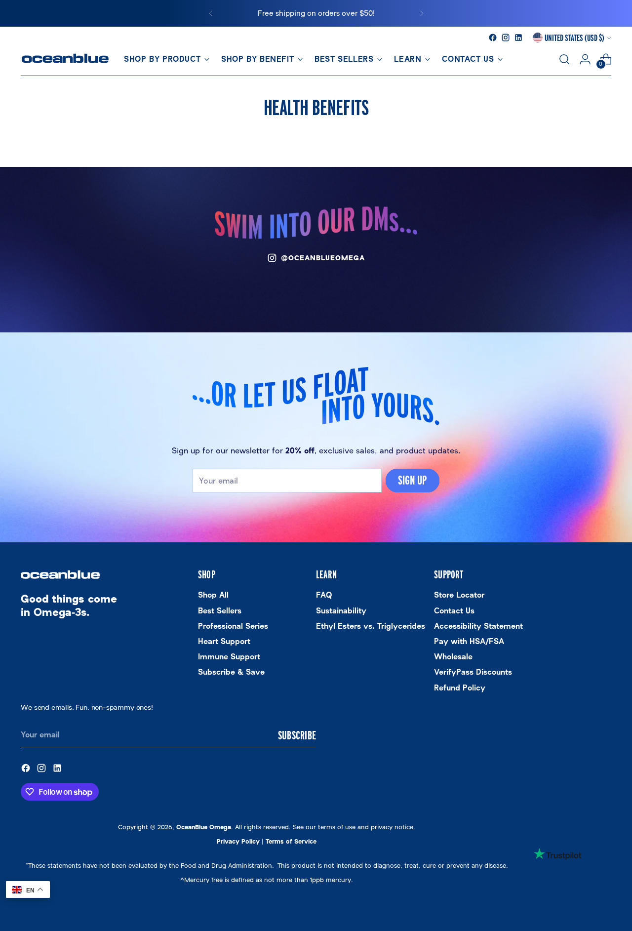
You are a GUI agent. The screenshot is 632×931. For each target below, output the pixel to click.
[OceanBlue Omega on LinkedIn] (518, 37)
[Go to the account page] (585, 59)
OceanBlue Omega (203, 827)
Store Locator (459, 595)
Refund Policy (459, 687)
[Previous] (211, 13)
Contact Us (454, 610)
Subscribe (297, 735)
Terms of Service (291, 841)
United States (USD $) (574, 37)
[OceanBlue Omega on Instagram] (505, 37)
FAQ (324, 595)
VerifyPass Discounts (473, 672)
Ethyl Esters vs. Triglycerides (370, 626)
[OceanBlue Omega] (65, 59)
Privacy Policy (238, 841)
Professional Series (233, 626)
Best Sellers (219, 610)
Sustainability (341, 610)
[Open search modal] (564, 59)
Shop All (213, 595)
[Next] (422, 13)
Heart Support (224, 641)
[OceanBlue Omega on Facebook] (492, 37)
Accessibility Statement (478, 626)
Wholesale (453, 656)
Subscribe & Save (231, 672)
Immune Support (229, 656)
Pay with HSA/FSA (469, 641)
